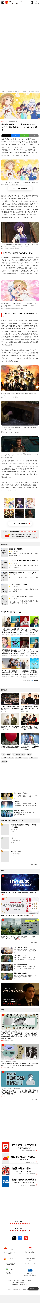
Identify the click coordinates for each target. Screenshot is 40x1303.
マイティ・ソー (33, 757)
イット (25, 757)
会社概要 (10, 1280)
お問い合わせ (22, 1282)
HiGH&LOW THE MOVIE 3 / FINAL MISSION (23, 561)
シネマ (3, 754)
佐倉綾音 (4, 757)
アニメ (8, 754)
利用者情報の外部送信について (19, 1284)
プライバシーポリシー (19, 1280)
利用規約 (29, 1280)
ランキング (4, 761)
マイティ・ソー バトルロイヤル (13, 358)
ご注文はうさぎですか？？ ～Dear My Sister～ (24, 573)
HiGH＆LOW (19, 757)
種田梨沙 (29, 754)
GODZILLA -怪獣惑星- (16, 549)
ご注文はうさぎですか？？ (19, 754)
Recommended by (27, 680)
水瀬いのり (10, 757)
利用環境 (15, 1282)
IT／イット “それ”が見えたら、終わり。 (21, 596)
